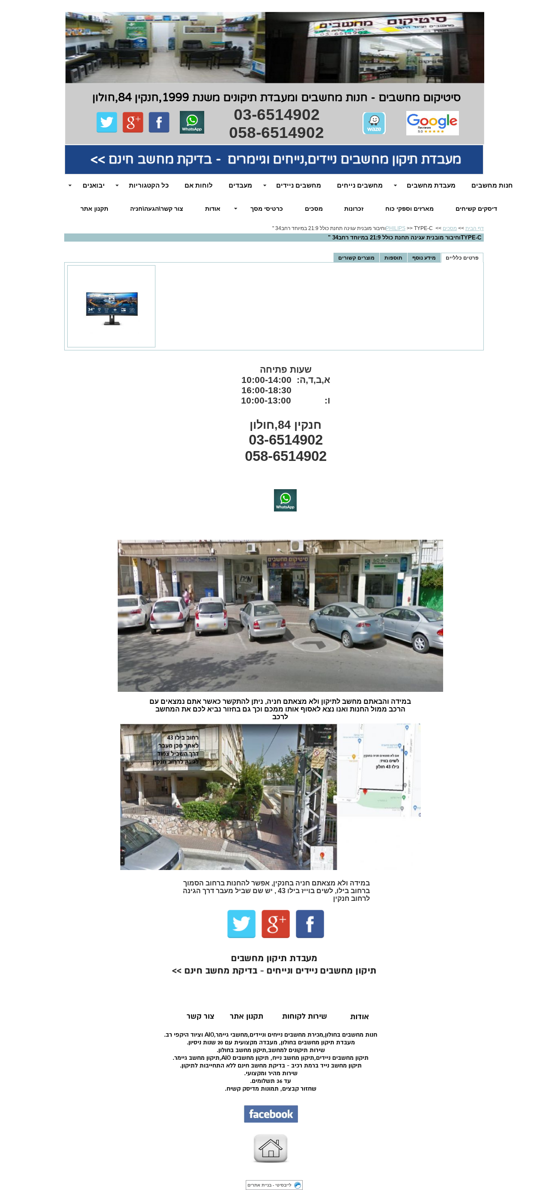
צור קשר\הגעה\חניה (156, 208)
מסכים (314, 208)
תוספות (393, 257)
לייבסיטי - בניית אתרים (269, 1185)
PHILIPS (395, 228)
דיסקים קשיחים (476, 208)
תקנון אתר (94, 208)
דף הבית (474, 228)
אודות (212, 208)
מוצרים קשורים (356, 257)
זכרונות (353, 208)
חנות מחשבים (492, 185)
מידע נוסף (424, 257)
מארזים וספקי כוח (409, 208)
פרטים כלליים (462, 257)
